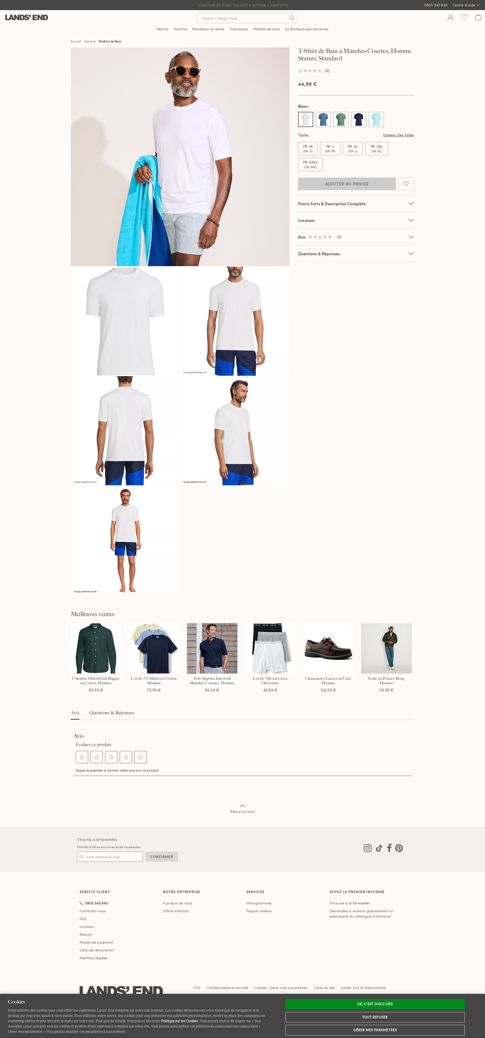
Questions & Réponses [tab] (111, 713)
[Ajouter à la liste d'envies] (406, 184)
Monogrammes (259, 903)
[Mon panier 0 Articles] (478, 18)
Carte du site (324, 987)
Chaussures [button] (238, 29)
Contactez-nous (93, 910)
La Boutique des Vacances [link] (306, 29)
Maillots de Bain (110, 41)
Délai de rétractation (97, 950)
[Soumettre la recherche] (292, 18)
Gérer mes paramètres (375, 1030)
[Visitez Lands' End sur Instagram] (368, 849)
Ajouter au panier (347, 184)
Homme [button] (180, 29)
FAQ (83, 918)
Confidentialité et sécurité (227, 987)
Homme (90, 41)
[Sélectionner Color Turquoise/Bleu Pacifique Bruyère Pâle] (376, 119)
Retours (86, 934)
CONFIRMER (161, 856)
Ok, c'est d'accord (375, 1004)
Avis (75, 713)
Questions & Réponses (319, 254)
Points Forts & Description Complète (332, 204)
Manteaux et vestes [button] (208, 29)
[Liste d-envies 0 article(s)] (464, 18)
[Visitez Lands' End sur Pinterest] (397, 849)
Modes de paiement (96, 942)
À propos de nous (177, 903)
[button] (82, 757)
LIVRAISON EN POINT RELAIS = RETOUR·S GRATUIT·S (242, 5)
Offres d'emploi (176, 910)
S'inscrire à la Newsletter (97, 839)
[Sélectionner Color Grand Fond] (358, 119)
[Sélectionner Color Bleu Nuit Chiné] (323, 119)
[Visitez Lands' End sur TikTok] (378, 849)
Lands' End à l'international (363, 987)
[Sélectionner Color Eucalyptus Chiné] (341, 119)
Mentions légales (93, 957)
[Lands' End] (26, 18)
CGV (196, 987)
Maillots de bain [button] (266, 29)
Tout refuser (375, 1017)
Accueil (76, 41)
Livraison (306, 220)
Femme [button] (162, 29)
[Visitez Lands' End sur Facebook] (388, 849)
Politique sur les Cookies (179, 1021)
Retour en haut (242, 811)
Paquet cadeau (259, 910)
